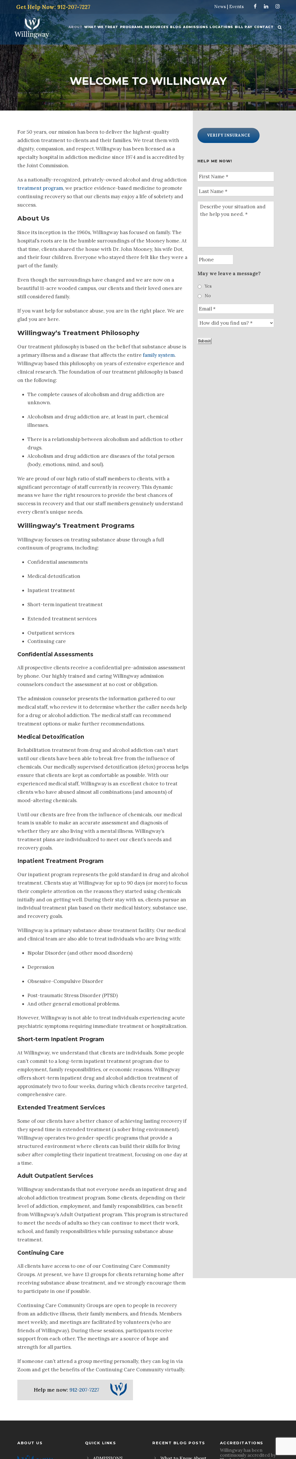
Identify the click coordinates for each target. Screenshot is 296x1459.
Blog (175, 27)
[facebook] (255, 6)
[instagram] (277, 6)
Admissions (195, 27)
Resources (157, 27)
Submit (204, 341)
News (220, 6)
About (76, 27)
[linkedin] (266, 6)
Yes (208, 286)
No (208, 295)
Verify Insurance (228, 135)
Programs (131, 27)
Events (236, 6)
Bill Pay (243, 27)
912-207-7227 (84, 1389)
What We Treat (101, 27)
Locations (221, 27)
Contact (264, 27)
